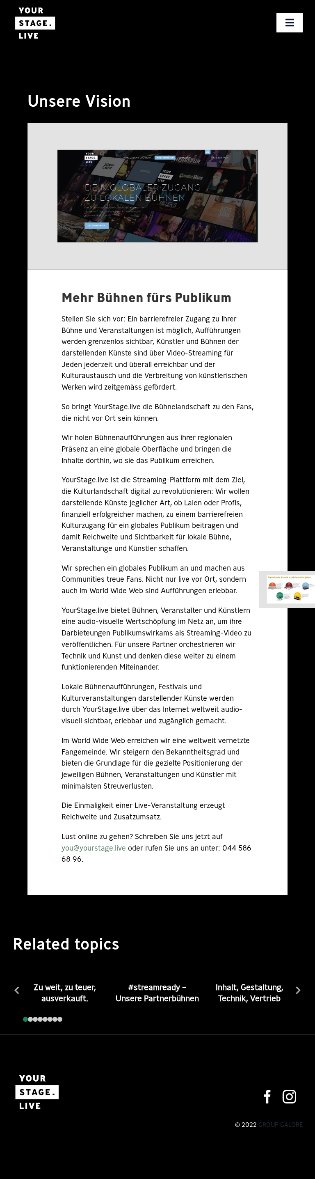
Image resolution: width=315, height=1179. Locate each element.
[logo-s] (34, 7)
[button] (25, 1019)
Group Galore (280, 1125)
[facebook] (267, 1096)
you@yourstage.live (94, 847)
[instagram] (289, 1096)
